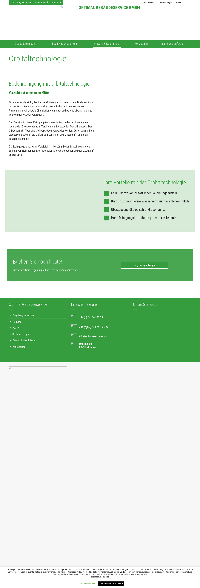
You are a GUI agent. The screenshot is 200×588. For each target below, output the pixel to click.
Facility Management (64, 43)
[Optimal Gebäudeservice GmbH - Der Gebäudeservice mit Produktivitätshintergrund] (108, 18)
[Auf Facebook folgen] (186, 2)
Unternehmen (148, 2)
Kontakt (179, 2)
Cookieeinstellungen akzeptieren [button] (111, 584)
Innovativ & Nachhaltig (106, 43)
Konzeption (141, 43)
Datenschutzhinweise (100, 577)
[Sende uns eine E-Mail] (189, 2)
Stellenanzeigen (165, 2)
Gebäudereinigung (25, 43)
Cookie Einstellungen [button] (86, 583)
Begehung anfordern (173, 43)
